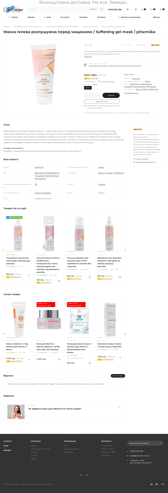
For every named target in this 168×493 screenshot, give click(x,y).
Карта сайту (105, 455)
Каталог (7, 441)
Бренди (7, 450)
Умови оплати (106, 446)
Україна (101, 184)
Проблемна (153, 89)
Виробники (68, 452)
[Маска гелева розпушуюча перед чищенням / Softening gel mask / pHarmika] (43, 73)
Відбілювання (146, 84)
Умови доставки (107, 449)
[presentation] (3, 250)
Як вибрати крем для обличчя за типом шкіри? (54, 409)
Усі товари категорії (141, 159)
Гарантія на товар (108, 452)
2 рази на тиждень (43, 193)
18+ (36, 184)
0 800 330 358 (114, 10)
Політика (34, 452)
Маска (147, 81)
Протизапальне (139, 86)
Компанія (36, 441)
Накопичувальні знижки (40, 449)
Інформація (70, 441)
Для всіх (139, 89)
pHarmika (136, 78)
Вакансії (34, 455)
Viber (86, 475)
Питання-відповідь (71, 449)
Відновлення (135, 84)
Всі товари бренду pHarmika (144, 162)
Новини (34, 446)
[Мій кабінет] (136, 9)
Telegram (81, 475)
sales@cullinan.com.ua (140, 456)
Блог (66, 446)
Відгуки (34, 458)
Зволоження (151, 86)
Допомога (106, 441)
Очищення (128, 86)
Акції (5, 446)
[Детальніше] (119, 407)
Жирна (145, 89)
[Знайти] (101, 9)
